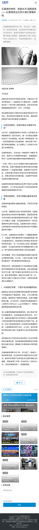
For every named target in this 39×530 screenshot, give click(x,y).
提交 (19, 505)
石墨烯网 (4, 20)
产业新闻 (25, 20)
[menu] (36, 2)
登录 (4, 501)
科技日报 (12, 372)
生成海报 (8, 389)
